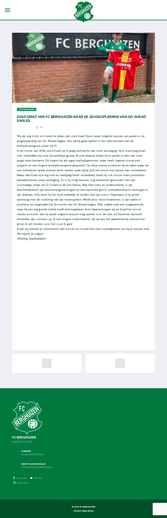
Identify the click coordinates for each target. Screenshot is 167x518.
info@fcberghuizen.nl (32, 455)
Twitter (38, 478)
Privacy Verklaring (83, 511)
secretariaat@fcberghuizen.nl (36, 467)
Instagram (22, 483)
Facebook (21, 478)
